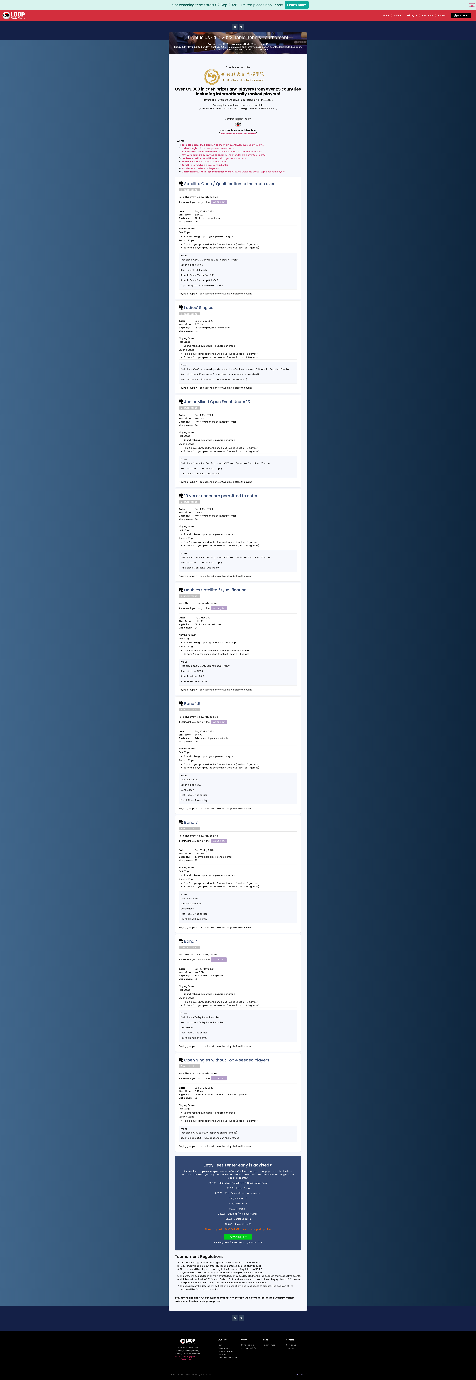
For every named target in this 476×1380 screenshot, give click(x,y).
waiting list (219, 201)
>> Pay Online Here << (238, 1236)
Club (396, 15)
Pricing (410, 15)
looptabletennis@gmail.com (187, 1356)
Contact (442, 15)
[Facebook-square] (306, 1374)
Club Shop (427, 15)
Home (386, 15)
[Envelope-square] (302, 1374)
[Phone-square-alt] (297, 1374)
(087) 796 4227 (187, 1359)
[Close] (472, 4)
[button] (235, 27)
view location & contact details (238, 133)
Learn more (297, 5)
